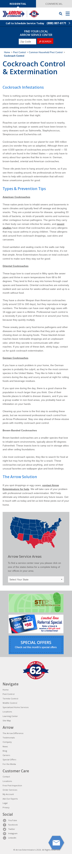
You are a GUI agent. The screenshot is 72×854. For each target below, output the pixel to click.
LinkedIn (12, 837)
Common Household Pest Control (46, 52)
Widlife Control (10, 703)
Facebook (13, 824)
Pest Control (19, 52)
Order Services (10, 790)
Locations (7, 711)
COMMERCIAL (54, 3)
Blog (5, 750)
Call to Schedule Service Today (36, 23)
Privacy (6, 807)
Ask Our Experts (10, 798)
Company (7, 742)
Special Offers (9, 759)
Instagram (12, 833)
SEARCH (46, 41)
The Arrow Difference (13, 733)
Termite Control (10, 698)
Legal (5, 803)
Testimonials (9, 737)
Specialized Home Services (15, 707)
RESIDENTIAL (18, 3)
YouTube (12, 820)
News (5, 746)
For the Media (9, 764)
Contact (6, 776)
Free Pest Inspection (12, 785)
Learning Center (10, 716)
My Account (8, 794)
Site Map (7, 720)
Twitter (11, 829)
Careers (6, 755)
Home (7, 52)
